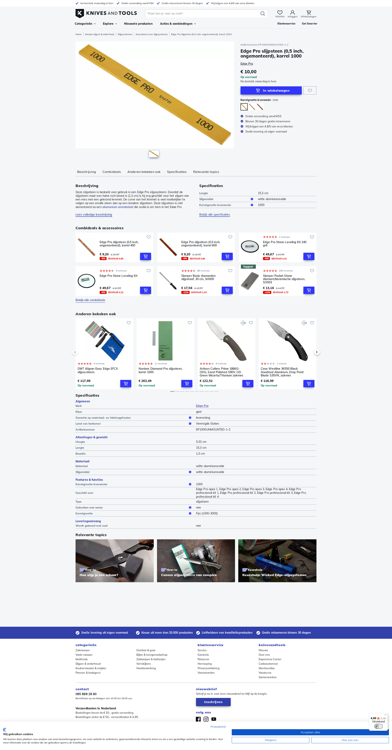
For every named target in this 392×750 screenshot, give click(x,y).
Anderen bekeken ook (143, 172)
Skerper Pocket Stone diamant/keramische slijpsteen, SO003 (284, 279)
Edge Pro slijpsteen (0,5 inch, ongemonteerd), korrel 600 (200, 243)
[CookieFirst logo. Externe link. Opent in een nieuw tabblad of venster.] (4, 730)
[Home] (106, 12)
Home (79, 34)
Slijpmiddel (206, 199)
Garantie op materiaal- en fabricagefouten (103, 417)
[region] (155, 100)
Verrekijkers (143, 663)
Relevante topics (206, 172)
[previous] (82, 352)
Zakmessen (83, 650)
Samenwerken (268, 677)
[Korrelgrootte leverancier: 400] (252, 107)
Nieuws (263, 650)
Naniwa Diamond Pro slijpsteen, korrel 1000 (160, 370)
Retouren (203, 659)
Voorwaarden (206, 672)
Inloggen (292, 16)
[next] (309, 352)
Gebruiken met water (89, 507)
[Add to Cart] (145, 256)
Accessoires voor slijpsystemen (152, 34)
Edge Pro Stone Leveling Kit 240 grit (284, 243)
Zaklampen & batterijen (151, 659)
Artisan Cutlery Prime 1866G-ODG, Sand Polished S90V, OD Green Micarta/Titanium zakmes (221, 372)
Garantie (203, 654)
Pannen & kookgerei (88, 672)
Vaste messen (84, 654)
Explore (108, 24)
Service (202, 650)
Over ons (264, 654)
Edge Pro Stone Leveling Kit (118, 276)
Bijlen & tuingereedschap (151, 654)
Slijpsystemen (125, 34)
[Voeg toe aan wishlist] (309, 90)
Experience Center (270, 659)
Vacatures (265, 672)
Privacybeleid (218, 726)
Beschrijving (86, 172)
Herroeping (205, 663)
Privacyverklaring (208, 668)
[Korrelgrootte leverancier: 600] (260, 107)
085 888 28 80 (86, 694)
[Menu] (385, 715)
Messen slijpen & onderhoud (99, 34)
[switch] (378, 726)
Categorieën (83, 24)
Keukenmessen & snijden (91, 668)
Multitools (82, 659)
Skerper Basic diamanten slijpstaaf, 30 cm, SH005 (198, 277)
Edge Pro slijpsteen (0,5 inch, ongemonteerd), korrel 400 (119, 243)
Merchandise (267, 668)
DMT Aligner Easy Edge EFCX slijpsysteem (98, 370)
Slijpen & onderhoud (88, 663)
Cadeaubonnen (268, 663)
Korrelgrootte (84, 513)
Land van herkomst (88, 423)
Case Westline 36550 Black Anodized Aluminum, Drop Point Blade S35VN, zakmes (282, 372)
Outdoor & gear (146, 650)
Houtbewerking (146, 668)
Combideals (111, 172)
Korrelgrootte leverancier (215, 205)
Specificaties (177, 172)
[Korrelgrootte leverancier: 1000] (244, 107)
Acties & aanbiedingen (176, 24)
